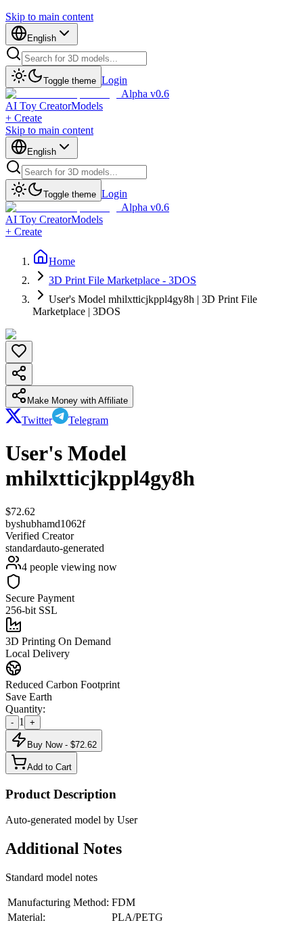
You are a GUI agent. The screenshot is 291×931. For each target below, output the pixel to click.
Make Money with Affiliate (77, 401)
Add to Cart (49, 767)
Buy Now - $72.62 (62, 745)
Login (114, 80)
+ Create (23, 118)
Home (62, 261)
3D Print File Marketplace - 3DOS (122, 280)
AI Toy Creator (38, 106)
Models (87, 106)
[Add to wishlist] (18, 352)
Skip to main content (49, 16)
